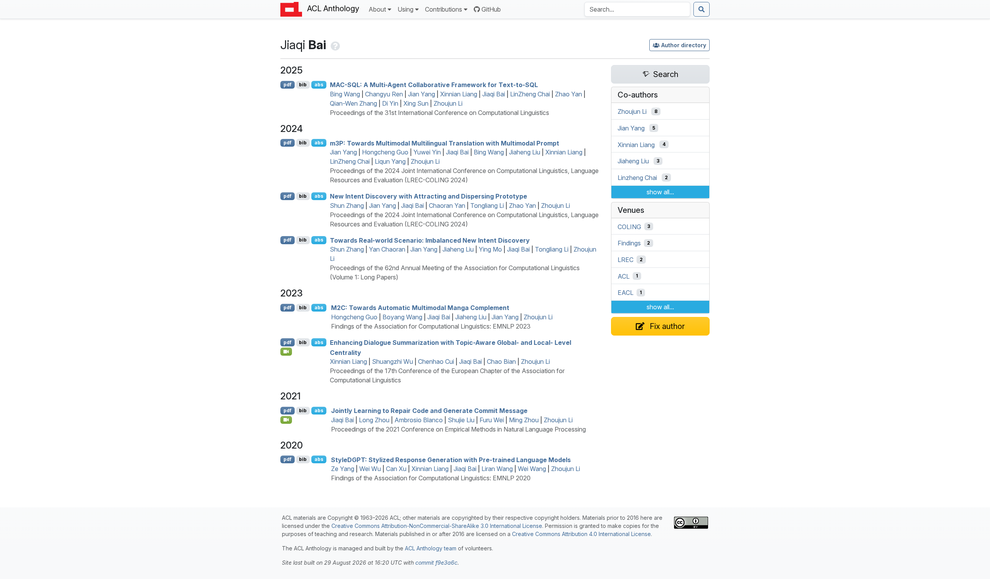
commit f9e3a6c (436, 562)
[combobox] (637, 9)
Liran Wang (497, 469)
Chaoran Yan (447, 205)
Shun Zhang (347, 205)
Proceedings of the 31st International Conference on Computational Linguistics (439, 112)
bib (303, 84)
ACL (624, 276)
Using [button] (405, 9)
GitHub (491, 9)
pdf (287, 84)
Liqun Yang (390, 161)
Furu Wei (492, 420)
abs (318, 84)
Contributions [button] (443, 9)
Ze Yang (342, 469)
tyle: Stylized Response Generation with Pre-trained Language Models (451, 459)
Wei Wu (370, 469)
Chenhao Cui (436, 361)
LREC (625, 260)
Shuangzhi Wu (392, 361)
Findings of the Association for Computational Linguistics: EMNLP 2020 (431, 478)
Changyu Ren (384, 94)
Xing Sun (415, 103)
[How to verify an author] (334, 44)
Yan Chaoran (387, 249)
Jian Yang (421, 94)
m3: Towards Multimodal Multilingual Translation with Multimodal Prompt (444, 143)
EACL (625, 292)
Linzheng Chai (637, 178)
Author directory (683, 45)
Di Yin (390, 103)
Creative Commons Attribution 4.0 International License (581, 534)
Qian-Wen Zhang (353, 103)
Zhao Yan (568, 94)
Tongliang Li (487, 205)
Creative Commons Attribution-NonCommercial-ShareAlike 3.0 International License (436, 525)
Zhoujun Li (448, 103)
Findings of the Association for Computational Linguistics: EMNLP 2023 (431, 326)
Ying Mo (490, 249)
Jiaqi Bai (493, 94)
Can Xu (396, 469)
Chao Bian (501, 361)
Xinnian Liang (458, 94)
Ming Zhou (524, 420)
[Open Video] (286, 351)
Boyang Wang (402, 317)
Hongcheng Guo (385, 152)
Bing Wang (345, 94)
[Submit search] (701, 9)
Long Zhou (374, 420)
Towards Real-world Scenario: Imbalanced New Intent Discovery (430, 240)
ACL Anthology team (430, 548)
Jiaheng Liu (524, 152)
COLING (629, 226)
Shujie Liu (461, 420)
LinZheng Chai (530, 94)
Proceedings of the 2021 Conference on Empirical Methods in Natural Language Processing (458, 429)
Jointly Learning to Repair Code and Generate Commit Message (429, 411)
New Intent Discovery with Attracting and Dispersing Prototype (428, 196)
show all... (660, 192)
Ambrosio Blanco (418, 420)
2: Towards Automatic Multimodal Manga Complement (420, 308)
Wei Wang (532, 469)
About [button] (377, 9)
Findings (629, 243)
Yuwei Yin (427, 152)
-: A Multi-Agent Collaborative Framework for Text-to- (434, 85)
